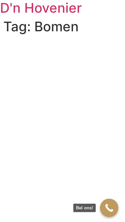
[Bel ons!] (109, 208)
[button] (14, 21)
